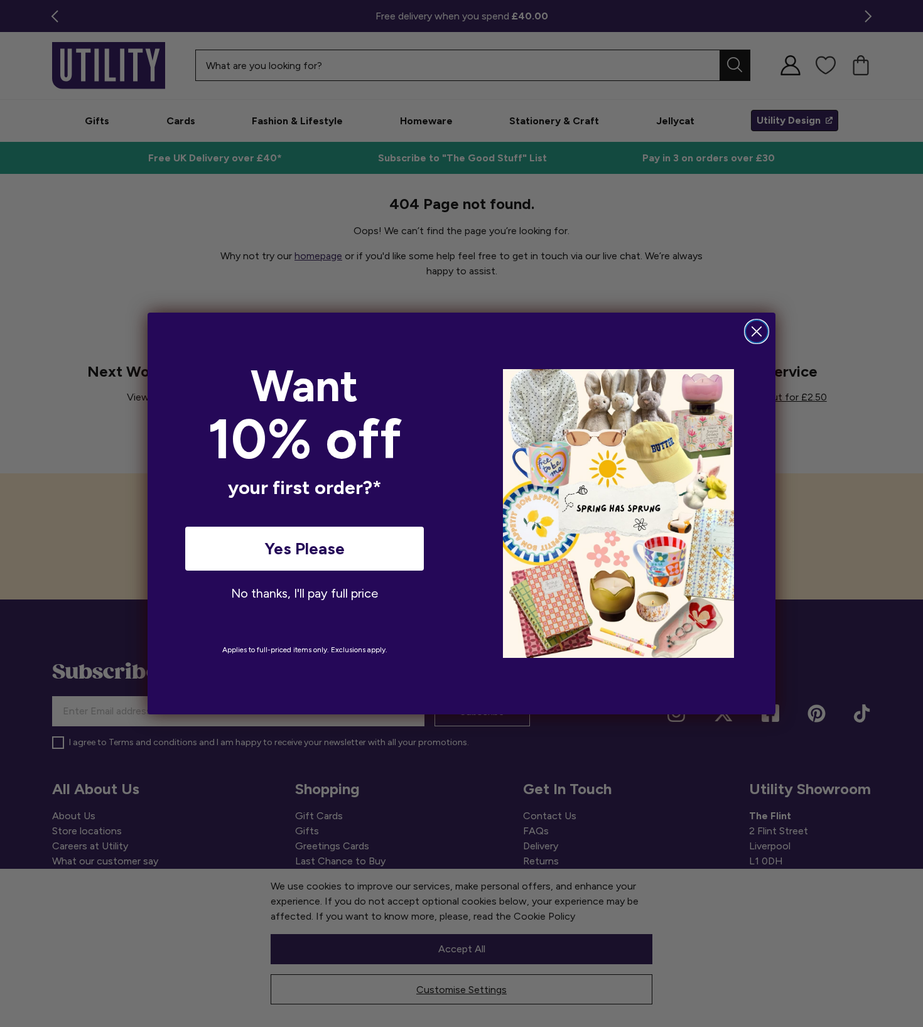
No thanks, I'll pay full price (304, 593)
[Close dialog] (756, 331)
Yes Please (304, 549)
